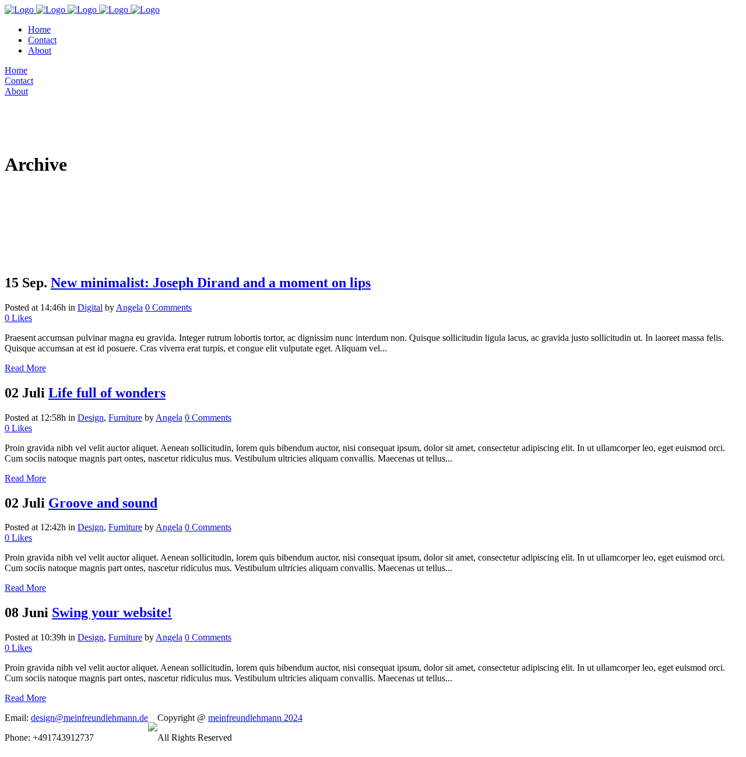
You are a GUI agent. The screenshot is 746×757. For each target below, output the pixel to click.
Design (91, 417)
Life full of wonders (107, 392)
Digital (90, 307)
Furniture (125, 417)
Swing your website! (112, 612)
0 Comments (168, 307)
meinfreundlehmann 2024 (255, 718)
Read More (25, 368)
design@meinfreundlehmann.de (89, 718)
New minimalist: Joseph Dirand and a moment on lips (211, 282)
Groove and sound (102, 502)
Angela (129, 307)
